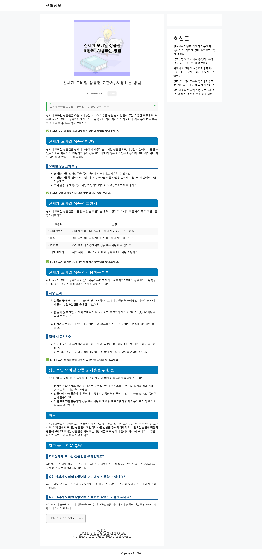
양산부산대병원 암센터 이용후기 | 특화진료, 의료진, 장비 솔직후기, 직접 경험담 (194, 50)
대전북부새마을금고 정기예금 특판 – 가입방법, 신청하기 (104, 536)
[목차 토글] (79, 518)
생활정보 (53, 5)
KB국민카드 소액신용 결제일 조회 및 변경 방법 (104, 533)
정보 (103, 530)
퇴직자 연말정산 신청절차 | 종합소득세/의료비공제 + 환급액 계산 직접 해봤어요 (194, 72)
